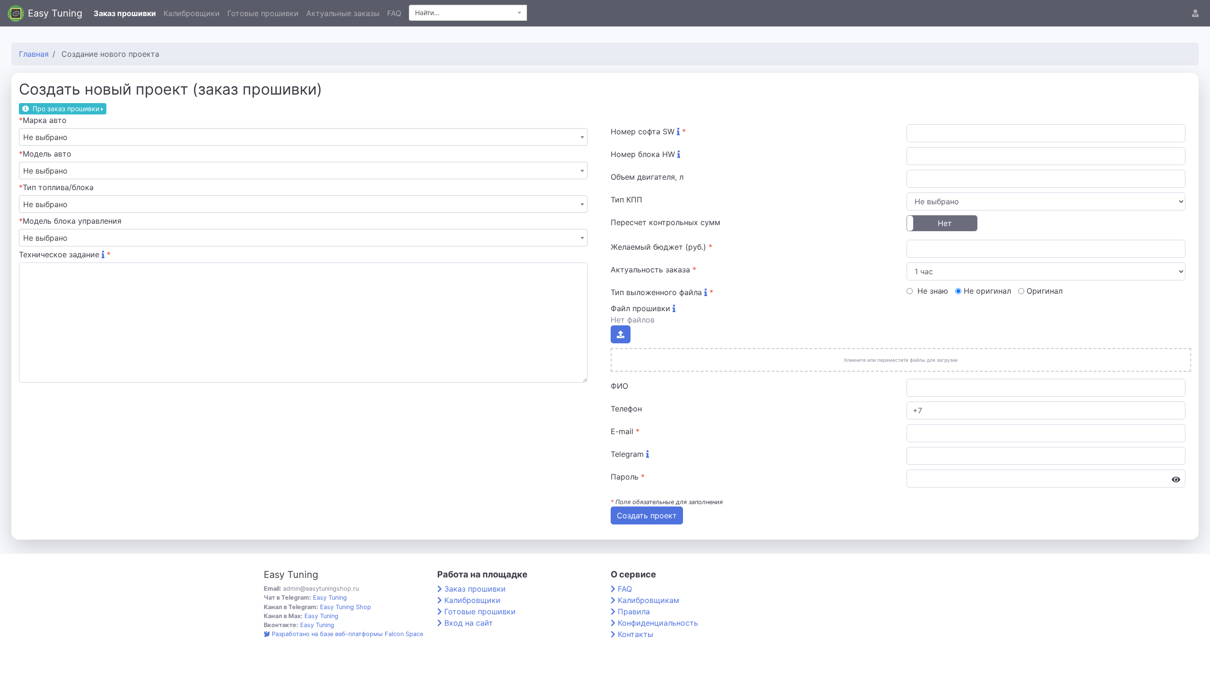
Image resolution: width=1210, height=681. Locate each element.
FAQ (394, 13)
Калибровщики (192, 13)
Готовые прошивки (263, 13)
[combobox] (468, 13)
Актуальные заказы (343, 13)
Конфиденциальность (658, 623)
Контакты (635, 634)
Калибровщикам (648, 600)
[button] (1195, 13)
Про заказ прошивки (66, 109)
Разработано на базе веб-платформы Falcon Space (347, 633)
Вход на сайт (468, 623)
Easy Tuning (55, 13)
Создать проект (647, 515)
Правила (634, 611)
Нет (945, 223)
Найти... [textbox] (427, 13)
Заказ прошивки (125, 13)
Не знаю (931, 291)
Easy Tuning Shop (345, 607)
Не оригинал (987, 291)
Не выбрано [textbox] (45, 137)
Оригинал (1045, 291)
